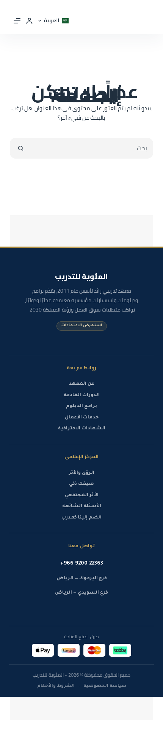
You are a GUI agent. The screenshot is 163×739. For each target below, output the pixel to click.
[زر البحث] (20, 148)
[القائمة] (17, 20)
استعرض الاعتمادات (81, 326)
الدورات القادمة (82, 395)
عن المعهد (81, 384)
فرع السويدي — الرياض (81, 593)
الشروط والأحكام (56, 686)
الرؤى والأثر (81, 473)
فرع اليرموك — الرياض (81, 578)
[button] (53, 20)
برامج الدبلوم (81, 406)
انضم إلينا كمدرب (81, 517)
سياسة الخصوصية (104, 686)
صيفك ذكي (81, 484)
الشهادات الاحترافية (81, 428)
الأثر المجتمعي (82, 495)
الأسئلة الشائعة (81, 506)
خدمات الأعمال (82, 417)
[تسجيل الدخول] (29, 21)
